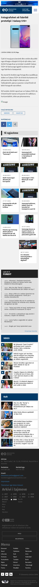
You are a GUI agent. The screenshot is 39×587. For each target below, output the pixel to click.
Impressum (5, 481)
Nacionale (28, 551)
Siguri (15, 556)
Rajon (3, 562)
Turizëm (15, 559)
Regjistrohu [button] (19, 538)
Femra (3, 568)
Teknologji (28, 565)
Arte (26, 554)
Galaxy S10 (19, 113)
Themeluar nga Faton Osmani (12, 485)
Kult (14, 554)
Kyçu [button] (19, 533)
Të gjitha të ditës (31, 331)
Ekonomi (4, 548)
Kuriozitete (4, 559)
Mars (4, 504)
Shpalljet (16, 568)
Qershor (5, 512)
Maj (3, 509)
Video (27, 548)
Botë (27, 559)
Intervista (16, 565)
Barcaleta (28, 562)
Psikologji (4, 565)
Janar (4, 499)
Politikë (15, 548)
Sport (3, 551)
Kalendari (28, 556)
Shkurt (4, 501)
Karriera (28, 568)
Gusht (20, 501)
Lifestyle (4, 554)
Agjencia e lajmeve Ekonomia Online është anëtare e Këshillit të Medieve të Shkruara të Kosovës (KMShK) (23, 582)
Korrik (20, 499)
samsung (7, 113)
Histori (15, 562)
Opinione (16, 551)
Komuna (3, 556)
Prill (3, 507)
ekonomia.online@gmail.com (12, 475)
